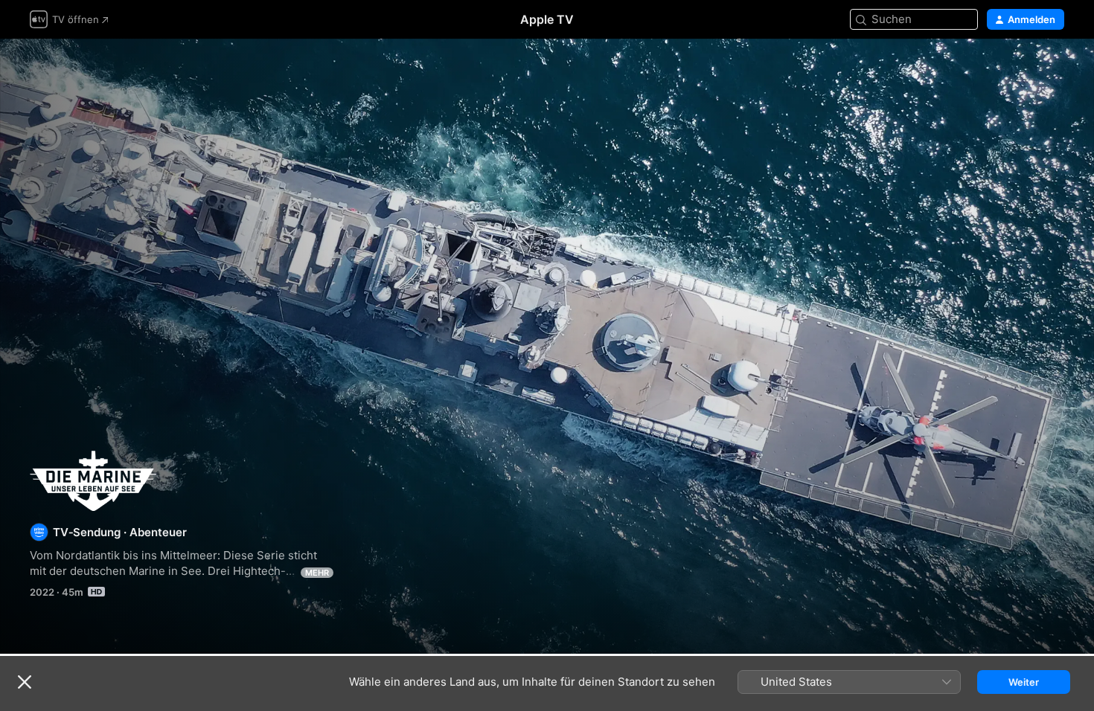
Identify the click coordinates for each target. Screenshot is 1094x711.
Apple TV (547, 19)
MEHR (317, 572)
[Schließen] (24, 682)
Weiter (1023, 682)
